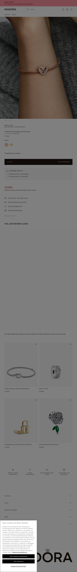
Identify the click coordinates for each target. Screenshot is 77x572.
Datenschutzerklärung (19, 552)
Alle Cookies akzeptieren (18, 556)
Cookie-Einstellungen (18, 566)
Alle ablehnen (18, 561)
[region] (18, 546)
